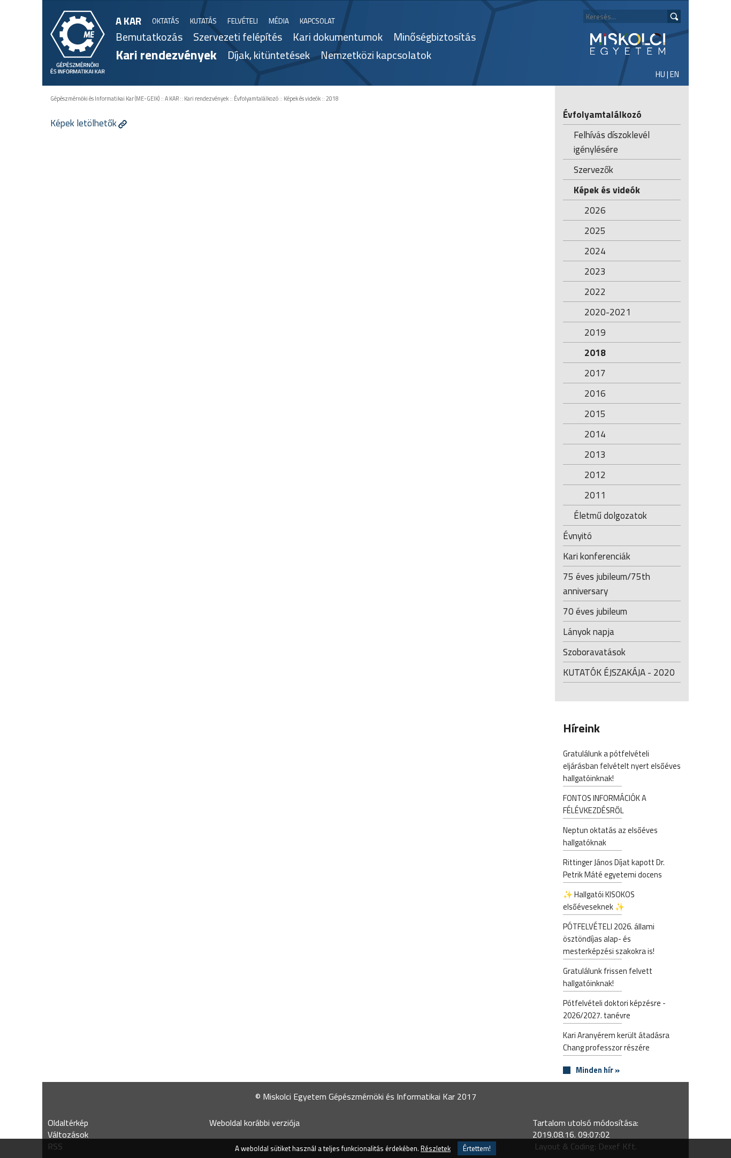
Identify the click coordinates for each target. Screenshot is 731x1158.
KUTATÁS (203, 21)
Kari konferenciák (596, 556)
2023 (595, 271)
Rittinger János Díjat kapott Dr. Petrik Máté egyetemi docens (614, 868)
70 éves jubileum (595, 611)
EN (674, 74)
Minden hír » (598, 1070)
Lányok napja (588, 631)
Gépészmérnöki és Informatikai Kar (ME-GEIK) (104, 98)
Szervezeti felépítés (237, 36)
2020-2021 (607, 312)
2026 (595, 210)
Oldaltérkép (68, 1122)
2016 (595, 393)
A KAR (128, 20)
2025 (595, 230)
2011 (595, 495)
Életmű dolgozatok (610, 515)
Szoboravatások (594, 652)
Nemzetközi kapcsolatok (376, 55)
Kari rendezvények (166, 54)
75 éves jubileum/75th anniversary (606, 583)
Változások (68, 1134)
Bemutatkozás (149, 36)
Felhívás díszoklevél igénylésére (612, 141)
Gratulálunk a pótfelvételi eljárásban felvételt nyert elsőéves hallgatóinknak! (622, 765)
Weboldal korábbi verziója (254, 1122)
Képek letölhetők (83, 123)
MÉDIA (279, 21)
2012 (595, 474)
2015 (595, 413)
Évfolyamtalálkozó (256, 98)
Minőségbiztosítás (434, 36)
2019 (595, 332)
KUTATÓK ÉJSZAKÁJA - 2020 (619, 672)
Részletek (436, 1148)
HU (660, 74)
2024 (595, 251)
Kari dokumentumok (338, 36)
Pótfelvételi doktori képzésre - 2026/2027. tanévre (614, 1009)
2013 (595, 454)
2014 (595, 434)
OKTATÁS (165, 21)
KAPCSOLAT (317, 21)
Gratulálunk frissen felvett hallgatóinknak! (607, 977)
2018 (332, 98)
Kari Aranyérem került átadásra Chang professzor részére (616, 1041)
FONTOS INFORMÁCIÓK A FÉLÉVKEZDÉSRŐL (604, 804)
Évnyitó (577, 535)
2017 (595, 373)
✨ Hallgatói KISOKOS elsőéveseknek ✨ (599, 900)
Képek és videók (302, 98)
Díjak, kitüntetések (268, 55)
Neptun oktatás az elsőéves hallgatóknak (610, 836)
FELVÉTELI (242, 21)
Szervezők (593, 169)
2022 (595, 291)
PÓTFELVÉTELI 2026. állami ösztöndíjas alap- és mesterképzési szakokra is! (608, 938)
